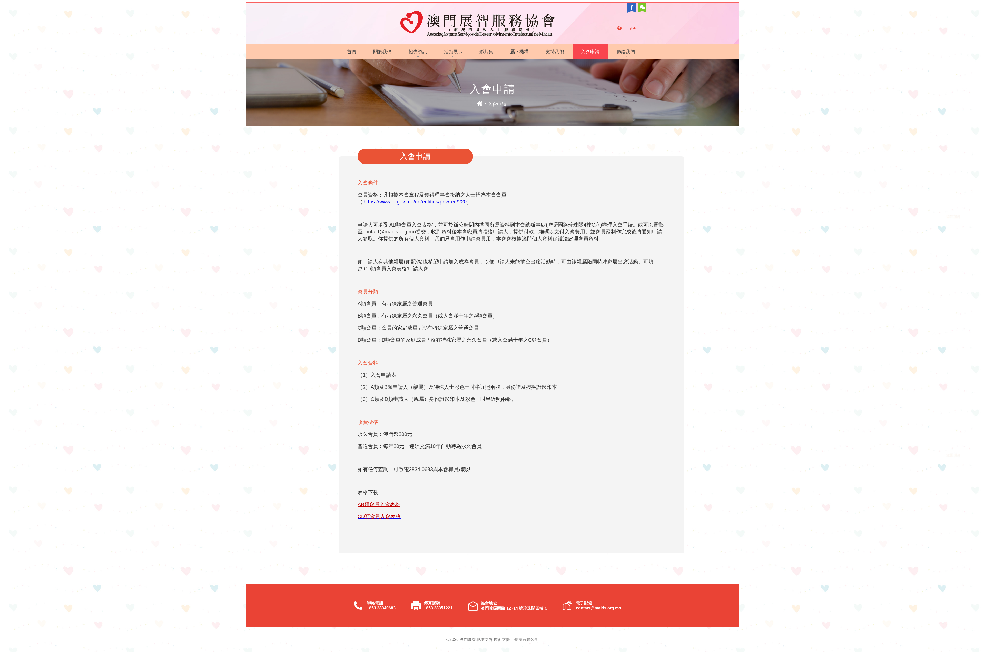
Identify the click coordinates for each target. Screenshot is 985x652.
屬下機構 (519, 51)
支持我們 (555, 51)
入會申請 (590, 51)
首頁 (351, 51)
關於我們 (382, 51)
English (630, 28)
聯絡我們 (625, 51)
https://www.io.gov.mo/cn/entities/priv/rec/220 (415, 202)
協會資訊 (418, 51)
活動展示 (453, 51)
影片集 (486, 51)
